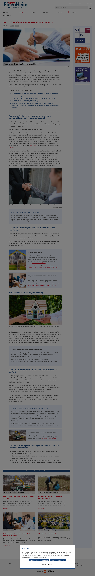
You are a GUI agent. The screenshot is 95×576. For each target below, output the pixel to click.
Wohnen (45, 12)
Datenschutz (50, 564)
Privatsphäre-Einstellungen (58, 560)
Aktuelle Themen (11, 12)
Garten (74, 12)
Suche (90, 8)
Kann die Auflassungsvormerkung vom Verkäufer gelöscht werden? (33, 103)
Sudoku (77, 563)
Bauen (21, 12)
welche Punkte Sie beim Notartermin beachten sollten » (42, 285)
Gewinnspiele (78, 3)
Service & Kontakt (87, 3)
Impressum (44, 564)
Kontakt (9, 563)
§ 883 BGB (33, 145)
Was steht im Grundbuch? (38, 263)
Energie (33, 12)
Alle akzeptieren (34, 560)
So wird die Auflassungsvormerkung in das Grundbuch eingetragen (33, 98)
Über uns (71, 3)
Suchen (90, 7)
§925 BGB (12, 147)
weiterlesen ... (7, 508)
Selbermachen (60, 12)
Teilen (12, 25)
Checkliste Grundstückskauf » (49, 438)
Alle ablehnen (44, 560)
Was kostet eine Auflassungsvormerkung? (25, 101)
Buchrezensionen (79, 565)
